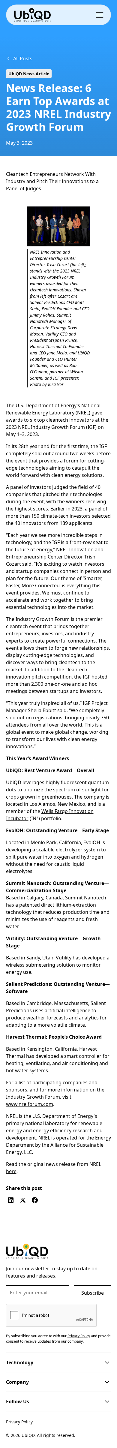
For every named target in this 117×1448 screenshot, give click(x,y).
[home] (32, 15)
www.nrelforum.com (29, 1104)
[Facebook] (35, 1200)
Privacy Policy (19, 1422)
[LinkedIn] (11, 1200)
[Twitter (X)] (23, 1200)
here (11, 1171)
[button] (101, 15)
